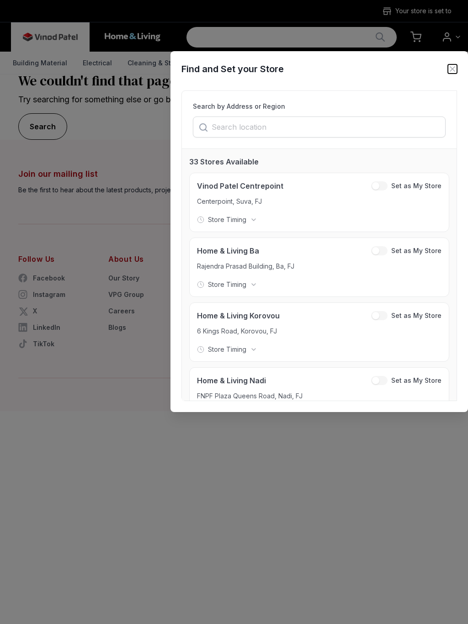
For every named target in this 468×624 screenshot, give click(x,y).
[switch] (379, 185)
